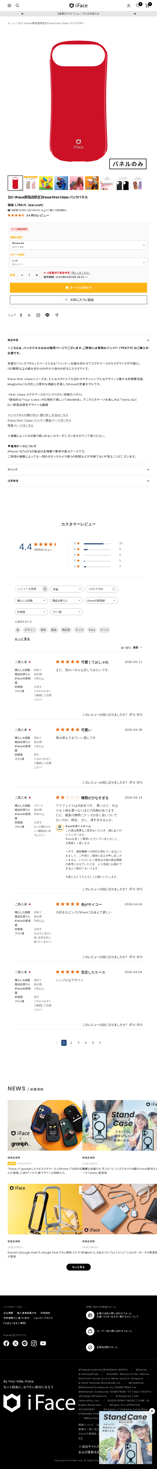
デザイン (30, 630)
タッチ (79, 630)
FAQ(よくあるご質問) (14, 1323)
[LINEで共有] (47, 315)
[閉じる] (152, 1411)
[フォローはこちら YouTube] (43, 1343)
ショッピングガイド (43, 1318)
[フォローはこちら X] (15, 1343)
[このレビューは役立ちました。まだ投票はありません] (131, 714)
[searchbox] (28, 589)
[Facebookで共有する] (21, 315)
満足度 (66, 630)
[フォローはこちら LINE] (25, 1343)
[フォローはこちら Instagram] (38, 315)
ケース (105, 630)
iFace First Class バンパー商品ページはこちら (39, 420)
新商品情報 (14, 1157)
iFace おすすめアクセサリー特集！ (78, 14)
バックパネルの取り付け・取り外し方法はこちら (38, 415)
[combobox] (66, 589)
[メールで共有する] (56, 315)
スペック (12, 469)
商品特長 (13, 340)
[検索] (17, 5)
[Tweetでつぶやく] (29, 315)
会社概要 (8, 1313)
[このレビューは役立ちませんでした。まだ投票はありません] (138, 714)
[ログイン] (128, 5)
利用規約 (45, 1313)
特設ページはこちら (21, 426)
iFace (92, 630)
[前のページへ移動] (57, 1043)
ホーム (11, 23)
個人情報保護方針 (27, 1313)
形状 (43, 630)
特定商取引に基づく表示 (16, 1318)
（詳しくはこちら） (80, 273)
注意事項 (13, 481)
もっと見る (22, 639)
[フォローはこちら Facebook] (6, 1343)
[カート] (147, 5)
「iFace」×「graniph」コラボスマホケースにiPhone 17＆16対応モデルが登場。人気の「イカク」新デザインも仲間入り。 (47, 1171)
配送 (54, 630)
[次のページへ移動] (100, 1043)
